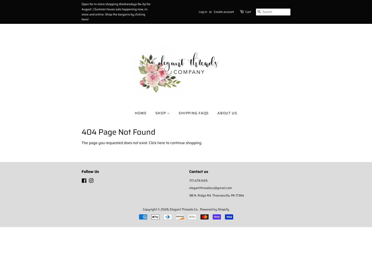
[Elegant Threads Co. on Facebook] (84, 181)
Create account (224, 11)
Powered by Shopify (214, 209)
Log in (203, 11)
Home (141, 113)
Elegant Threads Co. (184, 209)
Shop (161, 113)
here (161, 143)
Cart (248, 11)
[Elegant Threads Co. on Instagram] (91, 181)
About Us (227, 113)
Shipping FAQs (194, 113)
